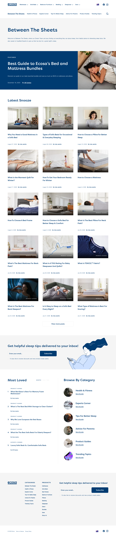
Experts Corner (43, 14)
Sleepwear (68, 4)
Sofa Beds (33, 4)
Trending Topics (96, 14)
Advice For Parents (72, 14)
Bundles (44, 509)
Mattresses (23, 4)
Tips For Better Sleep (57, 14)
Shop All (44, 515)
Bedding (58, 4)
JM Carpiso (27, 83)
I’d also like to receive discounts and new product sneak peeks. (29, 359)
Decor (43, 506)
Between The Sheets (16, 14)
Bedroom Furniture (46, 4)
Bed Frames (45, 492)
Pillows (44, 498)
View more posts (58, 324)
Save (76, 4)
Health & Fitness (32, 14)
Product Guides (84, 14)
